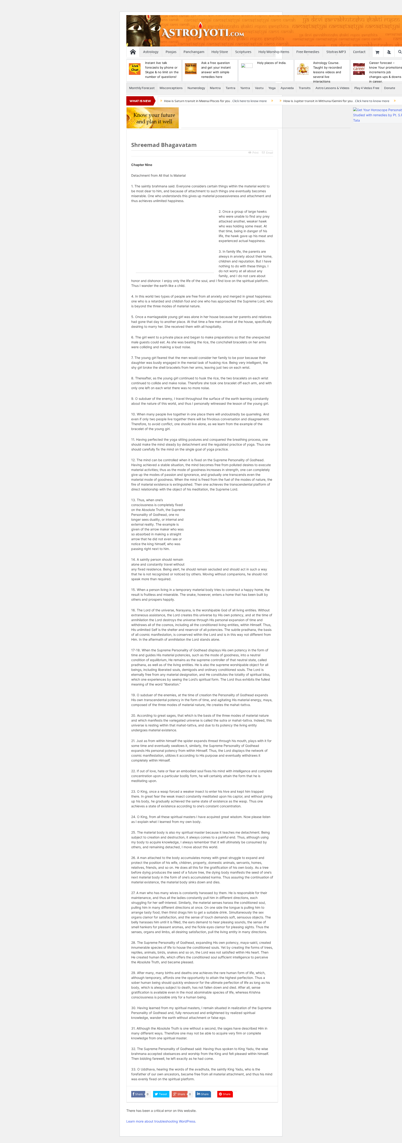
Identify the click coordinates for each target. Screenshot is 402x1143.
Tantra (230, 88)
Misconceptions (171, 88)
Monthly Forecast (142, 88)
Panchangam (194, 52)
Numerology (196, 88)
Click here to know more (249, 101)
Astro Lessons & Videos (332, 88)
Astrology (150, 52)
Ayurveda (287, 88)
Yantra (245, 88)
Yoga (272, 88)
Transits (305, 88)
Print (255, 152)
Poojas (171, 52)
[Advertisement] (266, 117)
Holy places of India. (271, 63)
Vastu (259, 88)
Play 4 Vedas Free (366, 88)
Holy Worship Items (273, 52)
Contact (359, 52)
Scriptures (243, 52)
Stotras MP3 (336, 52)
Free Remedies (307, 52)
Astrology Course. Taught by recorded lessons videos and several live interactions (327, 72)
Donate (389, 88)
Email (269, 152)
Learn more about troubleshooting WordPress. (161, 1121)
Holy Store (219, 52)
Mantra (215, 88)
